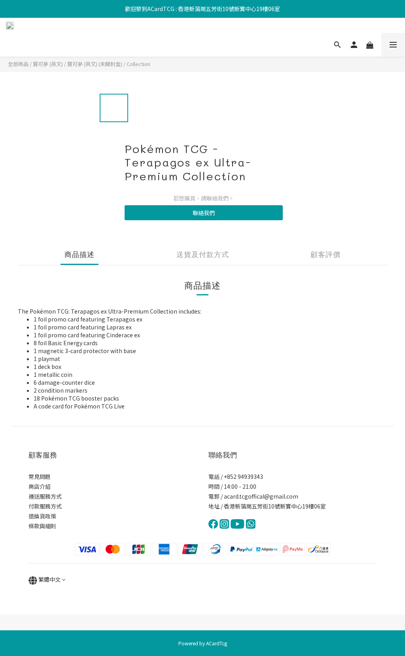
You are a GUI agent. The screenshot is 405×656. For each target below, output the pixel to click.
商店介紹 (39, 486)
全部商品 (18, 64)
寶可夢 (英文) (48, 64)
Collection (138, 64)
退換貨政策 (42, 516)
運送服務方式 (45, 496)
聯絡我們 (204, 213)
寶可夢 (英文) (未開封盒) (94, 64)
